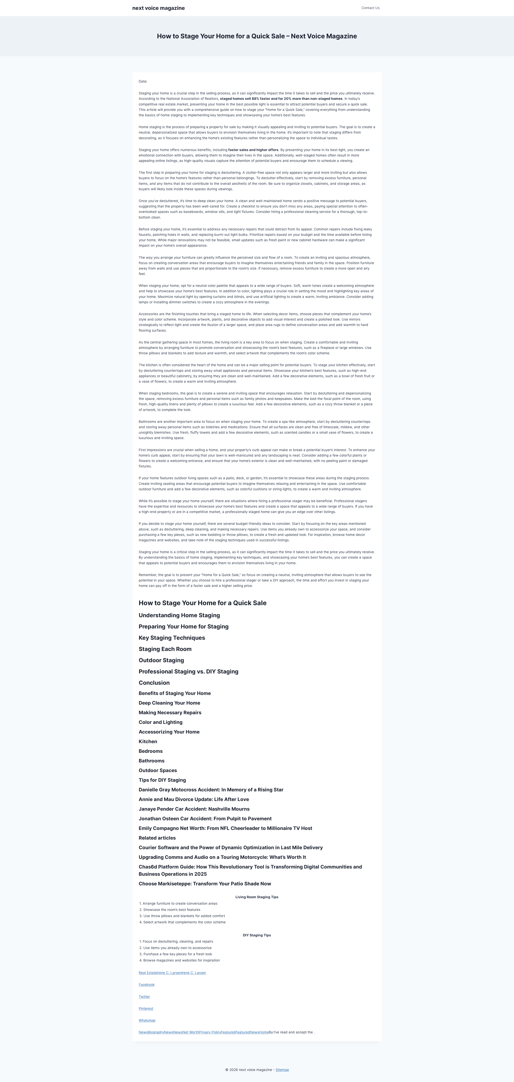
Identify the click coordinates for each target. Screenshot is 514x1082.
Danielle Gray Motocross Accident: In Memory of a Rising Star (211, 790)
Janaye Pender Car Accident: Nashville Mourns (194, 809)
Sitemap (282, 1070)
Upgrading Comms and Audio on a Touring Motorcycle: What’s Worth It (222, 857)
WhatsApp (147, 1020)
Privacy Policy (210, 1032)
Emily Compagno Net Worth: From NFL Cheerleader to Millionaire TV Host (225, 828)
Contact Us (371, 8)
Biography (156, 1032)
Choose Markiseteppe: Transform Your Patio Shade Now (205, 884)
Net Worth (191, 1032)
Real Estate (148, 973)
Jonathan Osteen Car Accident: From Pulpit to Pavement (205, 818)
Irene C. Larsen (169, 973)
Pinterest (146, 1008)
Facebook (147, 985)
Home (264, 1032)
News (143, 1032)
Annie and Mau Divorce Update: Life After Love (194, 799)
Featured (228, 1032)
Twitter (144, 997)
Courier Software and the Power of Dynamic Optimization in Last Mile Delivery (231, 847)
